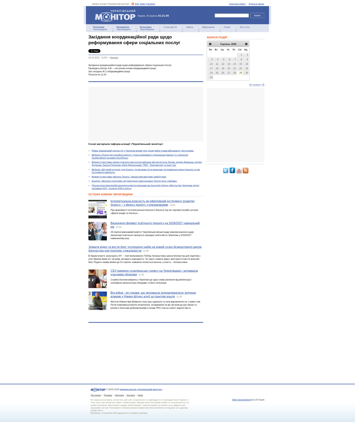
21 (234, 68)
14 (234, 64)
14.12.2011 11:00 (97, 57)
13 (229, 64)
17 (211, 68)
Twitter (143, 4)
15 (240, 64)
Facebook (150, 4)
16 (247, 64)
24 (211, 73)
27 (229, 73)
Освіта (189, 27)
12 (223, 64)
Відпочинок (208, 27)
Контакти (131, 395)
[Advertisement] (145, 114)
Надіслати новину (237, 4)
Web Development (241, 400)
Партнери (119, 395)
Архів (140, 395)
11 (217, 64)
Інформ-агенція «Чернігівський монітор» (113, 11)
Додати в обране (256, 4)
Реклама (108, 395)
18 (217, 68)
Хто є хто (244, 27)
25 (217, 73)
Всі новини (255, 85)
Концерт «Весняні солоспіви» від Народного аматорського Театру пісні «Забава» (134, 181)
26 (223, 73)
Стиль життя (170, 27)
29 (240, 73)
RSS (137, 4)
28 (234, 73)
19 (223, 68)
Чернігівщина (100, 28)
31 (211, 77)
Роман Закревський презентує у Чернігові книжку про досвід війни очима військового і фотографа (143, 150)
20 (229, 68)
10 (211, 64)
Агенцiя (114, 57)
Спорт (227, 27)
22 (240, 68)
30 (247, 73)
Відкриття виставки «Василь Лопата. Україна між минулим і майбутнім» (129, 177)
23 (247, 68)
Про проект (96, 395)
